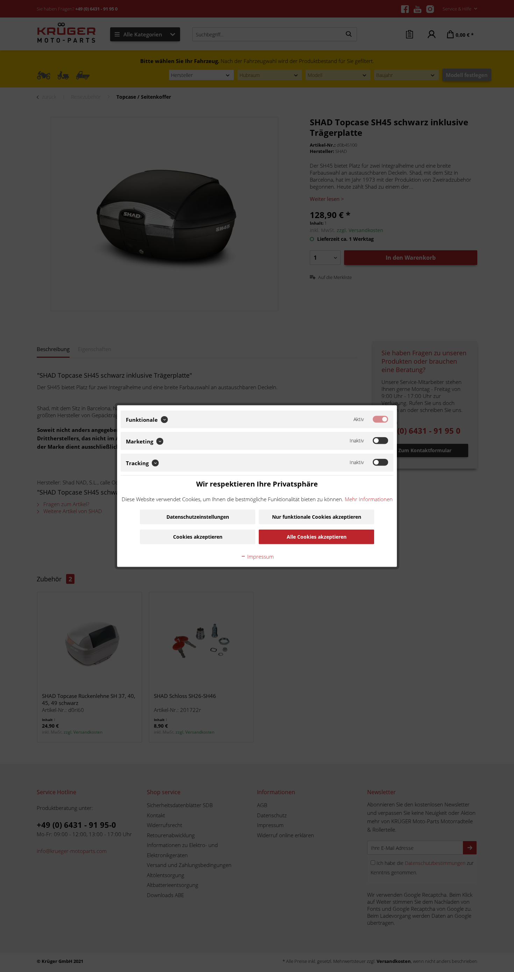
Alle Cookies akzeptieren (317, 536)
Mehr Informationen (369, 499)
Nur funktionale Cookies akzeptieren (316, 516)
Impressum (260, 556)
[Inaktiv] (380, 440)
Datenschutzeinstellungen (197, 516)
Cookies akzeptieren (197, 536)
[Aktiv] (380, 418)
